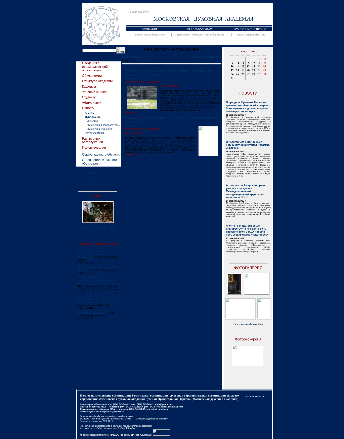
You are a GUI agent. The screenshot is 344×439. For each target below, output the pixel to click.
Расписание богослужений (92, 140)
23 (264, 70)
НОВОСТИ (248, 93)
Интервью (92, 121)
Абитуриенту (91, 102)
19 (242, 70)
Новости (88, 108)
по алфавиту (201, 56)
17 (232, 70)
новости (93, 173)
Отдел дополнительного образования (99, 161)
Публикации (93, 116)
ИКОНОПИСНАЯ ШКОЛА (250, 28)
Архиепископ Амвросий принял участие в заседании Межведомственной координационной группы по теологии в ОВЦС (246, 191)
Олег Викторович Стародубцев (142, 81)
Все (146, 60)
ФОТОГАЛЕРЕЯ (248, 268)
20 (248, 70)
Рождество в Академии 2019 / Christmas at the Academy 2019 (98, 228)
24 (232, 74)
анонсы (93, 176)
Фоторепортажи (94, 132)
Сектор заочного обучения (101, 154)
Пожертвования (94, 147)
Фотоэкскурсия (248, 339)
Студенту (89, 97)
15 (259, 66)
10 (232, 66)
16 (264, 66)
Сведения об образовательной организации (95, 66)
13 (248, 66)
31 (232, 77)
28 (253, 74)
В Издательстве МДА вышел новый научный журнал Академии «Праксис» (248, 144)
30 (264, 74)
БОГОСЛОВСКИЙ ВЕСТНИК (150, 35)
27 (248, 74)
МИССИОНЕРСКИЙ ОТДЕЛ (251, 35)
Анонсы (89, 112)
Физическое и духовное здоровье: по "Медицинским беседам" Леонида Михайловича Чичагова (98, 299)
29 (259, 74)
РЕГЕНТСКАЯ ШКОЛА (200, 28)
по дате (216, 56)
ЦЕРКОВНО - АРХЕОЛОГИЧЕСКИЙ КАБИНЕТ (201, 35)
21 (253, 70)
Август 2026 (248, 51)
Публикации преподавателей (103, 125)
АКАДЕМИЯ (149, 28)
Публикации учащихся (99, 129)
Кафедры (89, 86)
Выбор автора (131, 56)
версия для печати (254, 396)
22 (259, 70)
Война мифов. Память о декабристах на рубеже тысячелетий (92, 254)
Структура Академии (97, 81)
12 (242, 66)
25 (237, 74)
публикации (95, 180)
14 (253, 66)
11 (237, 66)
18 (237, 70)
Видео (98, 196)
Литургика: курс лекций (92, 312)
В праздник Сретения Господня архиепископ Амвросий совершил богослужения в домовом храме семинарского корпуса (248, 107)
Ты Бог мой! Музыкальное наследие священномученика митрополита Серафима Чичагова (98, 280)
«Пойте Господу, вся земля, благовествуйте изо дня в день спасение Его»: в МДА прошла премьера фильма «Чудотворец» (247, 230)
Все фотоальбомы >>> (248, 324)
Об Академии (92, 75)
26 (242, 74)
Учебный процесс (95, 92)
